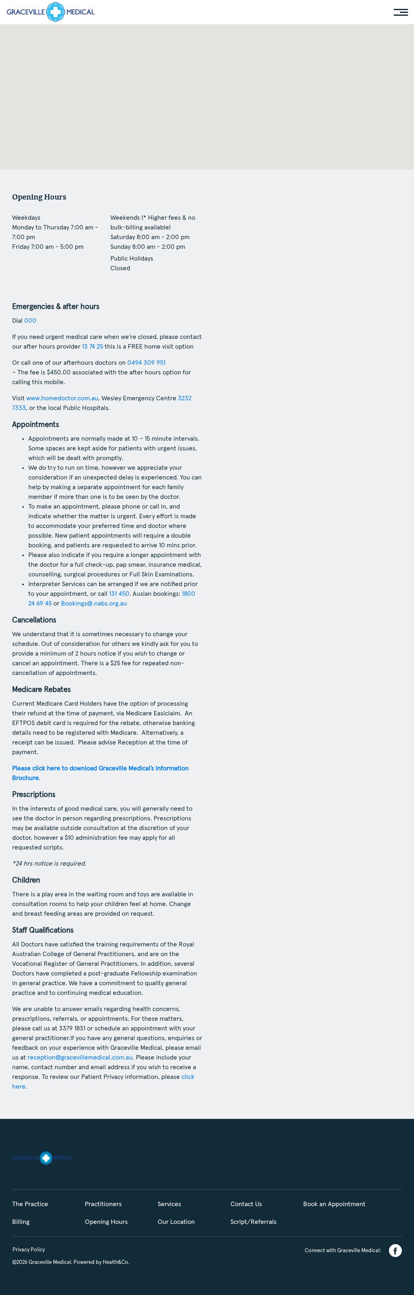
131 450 (119, 594)
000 (30, 320)
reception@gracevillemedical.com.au (80, 1057)
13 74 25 (92, 346)
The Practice (30, 1204)
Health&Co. (116, 1262)
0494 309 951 (146, 362)
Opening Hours (106, 1222)
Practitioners (103, 1204)
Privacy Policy (29, 1250)
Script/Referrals (253, 1222)
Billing (21, 1222)
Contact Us (246, 1204)
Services (169, 1204)
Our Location (176, 1222)
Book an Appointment (334, 1204)
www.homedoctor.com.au (62, 398)
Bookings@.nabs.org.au (94, 603)
